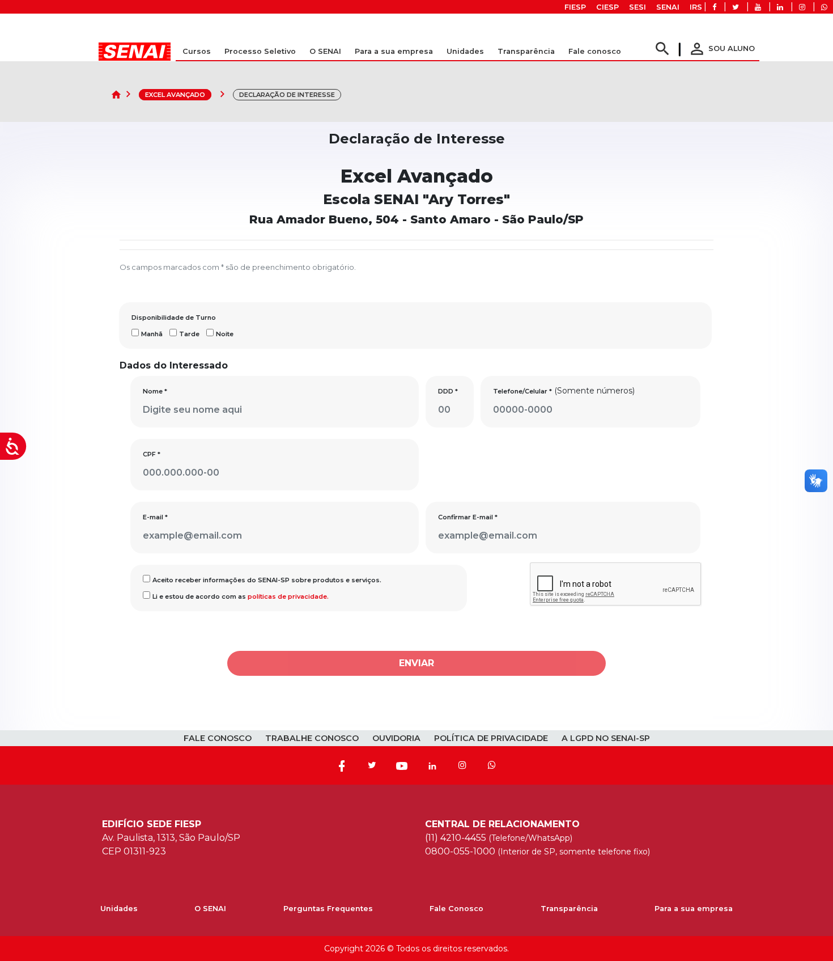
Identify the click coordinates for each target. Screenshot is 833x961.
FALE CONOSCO (218, 738)
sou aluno (721, 48)
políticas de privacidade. (288, 596)
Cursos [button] (196, 51)
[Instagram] (462, 765)
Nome (155, 391)
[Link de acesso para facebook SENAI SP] (714, 7)
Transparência (569, 908)
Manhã (152, 334)
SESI (637, 7)
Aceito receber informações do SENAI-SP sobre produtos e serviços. (266, 580)
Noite (224, 334)
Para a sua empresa (693, 908)
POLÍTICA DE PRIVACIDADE (491, 738)
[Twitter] (371, 765)
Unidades (465, 51)
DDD (448, 391)
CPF (151, 454)
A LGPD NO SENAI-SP (606, 738)
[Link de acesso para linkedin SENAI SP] (780, 7)
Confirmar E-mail (468, 517)
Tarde (189, 334)
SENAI (667, 7)
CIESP (607, 7)
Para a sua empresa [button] (394, 51)
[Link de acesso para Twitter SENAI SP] (735, 7)
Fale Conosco (456, 908)
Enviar (416, 663)
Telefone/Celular (522, 391)
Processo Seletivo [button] (260, 51)
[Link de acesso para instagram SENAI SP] (802, 7)
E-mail (155, 517)
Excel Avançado (175, 95)
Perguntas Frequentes (328, 908)
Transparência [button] (526, 51)
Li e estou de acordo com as (240, 596)
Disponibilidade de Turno (173, 317)
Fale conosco (594, 51)
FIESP (575, 7)
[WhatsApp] (491, 765)
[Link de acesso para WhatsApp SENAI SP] (824, 7)
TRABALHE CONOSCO (312, 738)
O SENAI (210, 908)
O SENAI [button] (325, 51)
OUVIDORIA (396, 738)
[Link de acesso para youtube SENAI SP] (758, 7)
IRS (696, 7)
